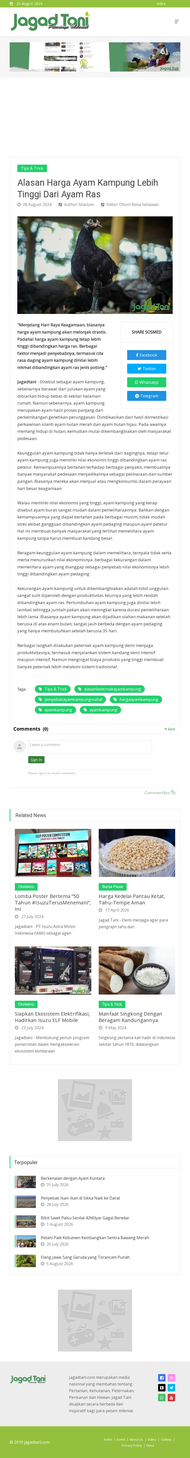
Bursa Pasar (112, 887)
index (161, 3)
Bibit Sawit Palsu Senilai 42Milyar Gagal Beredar (85, 1218)
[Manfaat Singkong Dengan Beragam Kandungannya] (137, 970)
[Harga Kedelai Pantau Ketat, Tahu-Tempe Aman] (137, 852)
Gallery (166, 1439)
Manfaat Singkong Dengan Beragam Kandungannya (131, 1016)
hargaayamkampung (138, 699)
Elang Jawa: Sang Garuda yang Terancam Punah (85, 1257)
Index (108, 1439)
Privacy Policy (132, 1445)
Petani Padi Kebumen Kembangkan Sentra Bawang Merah (95, 1237)
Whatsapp (149, 382)
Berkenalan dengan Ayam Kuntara (73, 1178)
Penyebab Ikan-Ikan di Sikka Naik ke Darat (80, 1198)
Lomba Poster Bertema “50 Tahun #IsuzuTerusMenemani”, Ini (53, 902)
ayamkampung (58, 710)
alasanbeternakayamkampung (112, 689)
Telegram (149, 396)
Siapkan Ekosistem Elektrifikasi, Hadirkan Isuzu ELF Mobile (52, 1016)
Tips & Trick (32, 168)
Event (121, 1439)
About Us (136, 1439)
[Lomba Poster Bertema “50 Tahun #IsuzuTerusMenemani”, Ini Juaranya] (53, 852)
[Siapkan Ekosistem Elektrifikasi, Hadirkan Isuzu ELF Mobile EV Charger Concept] (53, 970)
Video (152, 1439)
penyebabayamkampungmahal (73, 699)
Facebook (148, 355)
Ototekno (26, 887)
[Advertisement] (95, 115)
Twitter (149, 368)
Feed (150, 1445)
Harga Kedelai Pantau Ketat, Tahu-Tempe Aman (132, 899)
